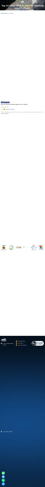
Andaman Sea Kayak (5, 102)
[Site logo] (22, 1)
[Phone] (3, 480)
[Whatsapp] (3, 473)
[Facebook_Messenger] (3, 476)
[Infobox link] (22, 341)
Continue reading (4, 113)
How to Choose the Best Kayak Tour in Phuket (14, 104)
